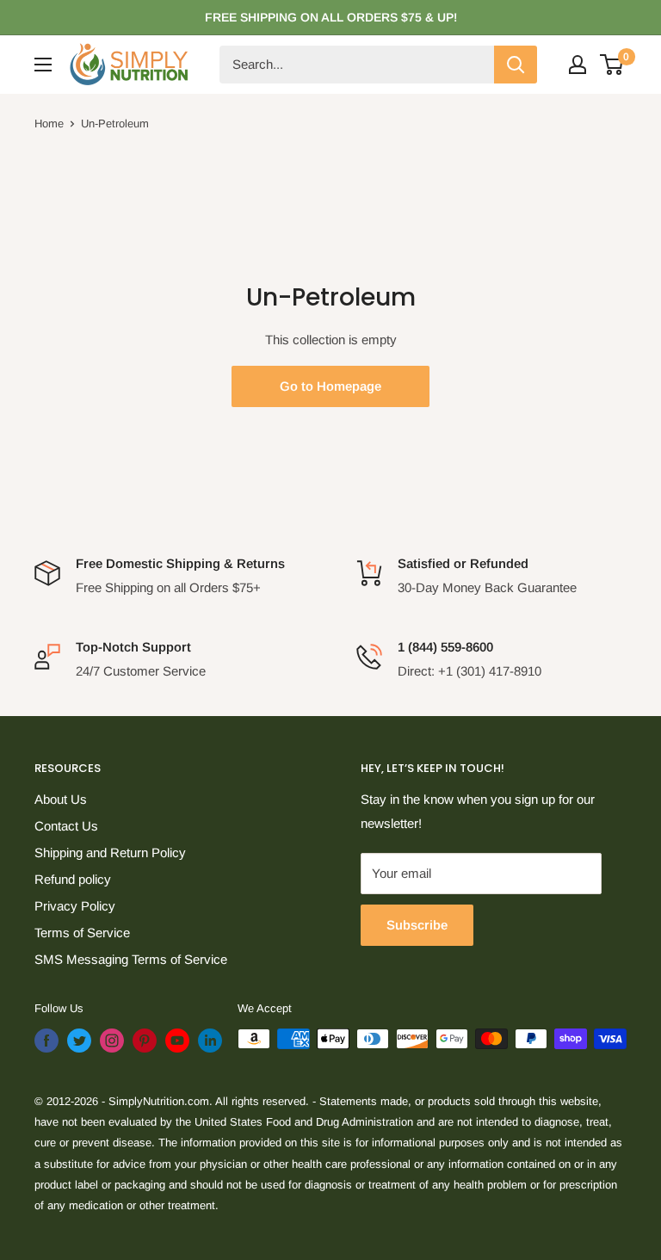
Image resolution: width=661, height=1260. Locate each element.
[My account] (577, 64)
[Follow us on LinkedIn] (210, 1040)
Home (49, 123)
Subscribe (417, 924)
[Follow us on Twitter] (79, 1040)
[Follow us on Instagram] (112, 1040)
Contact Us (66, 825)
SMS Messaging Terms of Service (130, 959)
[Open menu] (43, 64)
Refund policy (72, 879)
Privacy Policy (74, 906)
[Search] (515, 64)
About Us (60, 799)
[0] (612, 64)
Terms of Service (82, 932)
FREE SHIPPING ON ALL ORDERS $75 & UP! (331, 17)
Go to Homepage (330, 386)
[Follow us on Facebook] (46, 1040)
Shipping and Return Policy (110, 852)
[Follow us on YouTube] (177, 1040)
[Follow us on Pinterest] (145, 1040)
